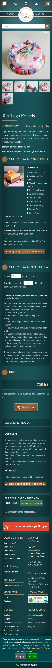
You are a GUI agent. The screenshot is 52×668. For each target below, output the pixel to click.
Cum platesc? (9, 547)
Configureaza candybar (13, 585)
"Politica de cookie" (34, 648)
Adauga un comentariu (31, 503)
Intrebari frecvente (35, 615)
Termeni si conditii (11, 630)
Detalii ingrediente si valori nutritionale (23, 251)
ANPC (30, 619)
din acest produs (29, 276)
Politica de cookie (11, 634)
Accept (32, 656)
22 (36, 283)
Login (6, 597)
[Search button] (47, 26)
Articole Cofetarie (11, 572)
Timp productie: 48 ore (38, 126)
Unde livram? (9, 554)
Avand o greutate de (13, 283)
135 (12, 287)
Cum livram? (9, 551)
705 (40, 385)
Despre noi (8, 619)
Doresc (7, 276)
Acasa (10, 14)
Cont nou (7, 601)
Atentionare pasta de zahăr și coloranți (23, 484)
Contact (41, 14)
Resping (20, 656)
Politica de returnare (12, 558)
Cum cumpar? (10, 543)
